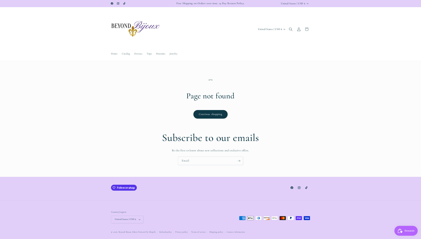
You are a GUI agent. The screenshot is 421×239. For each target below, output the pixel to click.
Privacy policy (181, 232)
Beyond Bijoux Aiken (128, 232)
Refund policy (165, 232)
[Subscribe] (239, 161)
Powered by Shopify (147, 232)
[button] (291, 29)
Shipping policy (216, 232)
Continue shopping (210, 114)
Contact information (236, 232)
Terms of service (198, 232)
